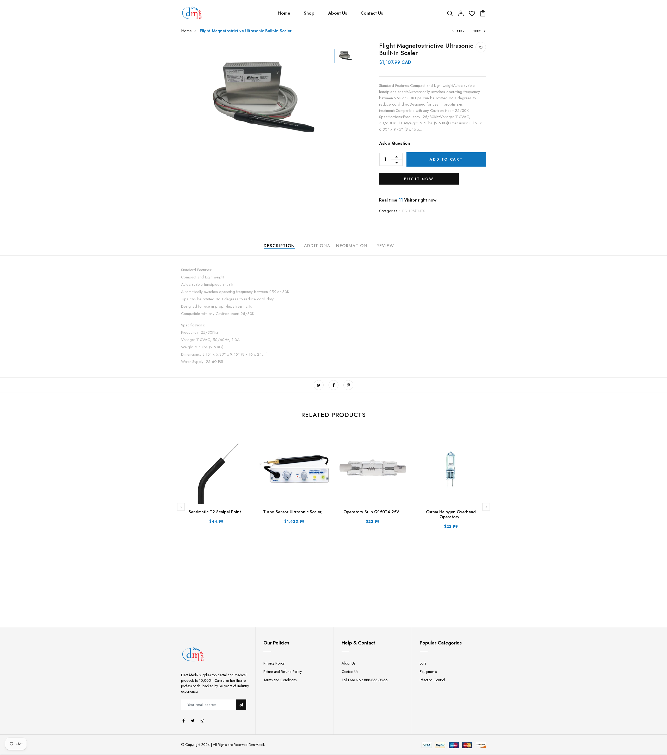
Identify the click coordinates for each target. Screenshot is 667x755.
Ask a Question (394, 143)
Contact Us (372, 13)
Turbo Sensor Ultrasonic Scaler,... (294, 512)
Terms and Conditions (280, 680)
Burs (423, 663)
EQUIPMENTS (413, 211)
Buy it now (419, 178)
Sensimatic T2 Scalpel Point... (216, 512)
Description (279, 246)
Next (477, 31)
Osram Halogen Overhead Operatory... (451, 514)
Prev (461, 31)
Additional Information (335, 246)
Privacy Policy (274, 663)
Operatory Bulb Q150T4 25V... (372, 512)
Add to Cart (446, 159)
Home (284, 13)
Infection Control (432, 680)
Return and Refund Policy (282, 671)
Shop (309, 13)
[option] (253, 100)
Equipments (428, 671)
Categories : (389, 211)
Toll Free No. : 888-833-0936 (365, 680)
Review (385, 246)
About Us (337, 13)
